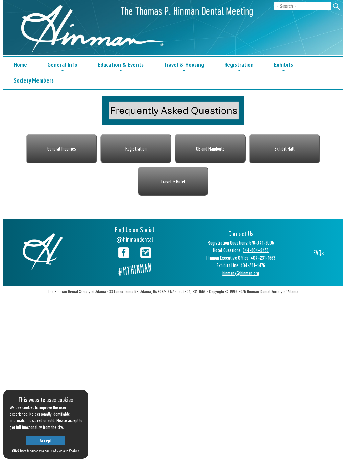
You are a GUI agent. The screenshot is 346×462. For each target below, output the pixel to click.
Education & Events (121, 67)
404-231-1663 (263, 258)
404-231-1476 (252, 265)
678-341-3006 (261, 242)
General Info (62, 67)
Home (20, 64)
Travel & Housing (184, 67)
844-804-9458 (256, 250)
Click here (19, 450)
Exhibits (283, 67)
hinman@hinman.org (240, 273)
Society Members (34, 80)
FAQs (318, 253)
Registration (239, 67)
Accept (46, 440)
